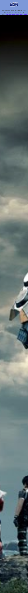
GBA (21, 14)
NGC (25, 14)
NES (6, 14)
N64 (17, 14)
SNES (13, 14)
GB (10, 14)
